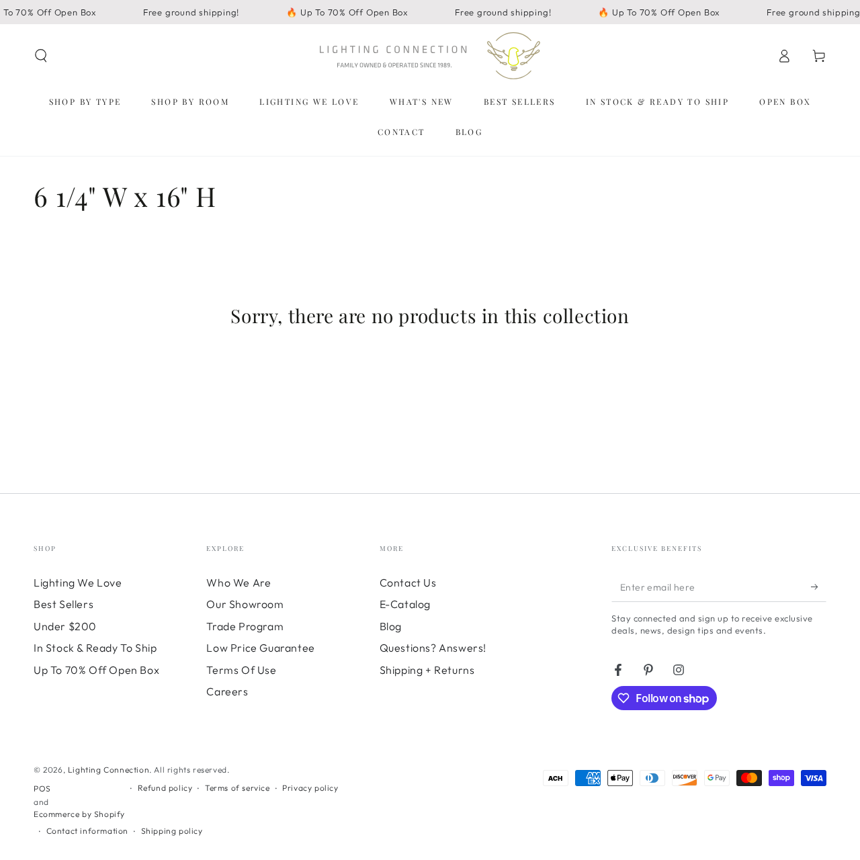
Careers (227, 691)
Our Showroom (245, 604)
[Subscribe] (818, 586)
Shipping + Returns (427, 670)
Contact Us (408, 582)
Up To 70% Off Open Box (96, 670)
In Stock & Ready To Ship (95, 647)
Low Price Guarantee (260, 647)
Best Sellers (63, 604)
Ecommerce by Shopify (79, 814)
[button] (41, 56)
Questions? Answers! (433, 647)
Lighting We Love (78, 582)
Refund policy (165, 788)
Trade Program (245, 626)
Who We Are (238, 582)
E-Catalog (405, 604)
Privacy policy (310, 788)
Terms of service (237, 788)
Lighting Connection (108, 770)
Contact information (87, 831)
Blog (391, 626)
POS (42, 788)
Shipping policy (172, 831)
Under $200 (65, 626)
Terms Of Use (241, 670)
